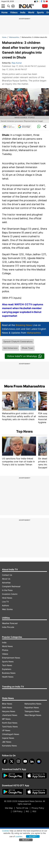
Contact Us (7, 575)
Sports (40, 12)
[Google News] (9, 126)
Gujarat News (8, 738)
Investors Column (9, 594)
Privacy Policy (38, 808)
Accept (33, 836)
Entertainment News (11, 658)
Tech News (7, 665)
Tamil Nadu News (10, 726)
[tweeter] (11, 761)
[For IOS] (36, 792)
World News (7, 646)
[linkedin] (32, 761)
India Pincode (8, 627)
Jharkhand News (9, 715)
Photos (5, 650)
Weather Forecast (10, 623)
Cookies (5, 831)
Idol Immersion (10, 348)
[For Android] (13, 792)
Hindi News (7, 598)
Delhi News (7, 707)
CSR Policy (17, 811)
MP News (6, 719)
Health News (7, 677)
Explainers (6, 669)
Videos (14, 12)
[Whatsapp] (38, 126)
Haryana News (8, 711)
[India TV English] (26, 6)
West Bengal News (32, 715)
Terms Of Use (22, 808)
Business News (8, 673)
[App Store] (36, 775)
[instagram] (18, 761)
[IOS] (35, 1)
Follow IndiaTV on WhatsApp (22, 356)
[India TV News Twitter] (44, 1)
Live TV (5, 601)
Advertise (6, 582)
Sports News (7, 661)
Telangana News (31, 711)
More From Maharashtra (24, 386)
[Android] (38, 1)
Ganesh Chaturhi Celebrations (18, 341)
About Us (6, 579)
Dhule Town (27, 348)
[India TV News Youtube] (47, 1)
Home (4, 12)
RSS (34, 811)
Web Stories (7, 609)
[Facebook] (4, 761)
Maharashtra (14, 37)
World (31, 12)
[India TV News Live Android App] (13, 775)
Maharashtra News (32, 704)
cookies (18, 836)
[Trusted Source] (24, 126)
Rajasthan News (31, 707)
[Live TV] (45, 6)
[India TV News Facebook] (41, 1)
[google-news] (39, 761)
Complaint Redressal (11, 586)
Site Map (9, 808)
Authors (5, 605)
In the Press (7, 590)
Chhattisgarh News (10, 734)
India (22, 12)
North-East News (9, 723)
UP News (6, 730)
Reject (25, 840)
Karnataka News (9, 745)
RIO (27, 811)
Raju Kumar (17, 63)
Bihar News (7, 704)
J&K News (6, 742)
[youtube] (25, 761)
